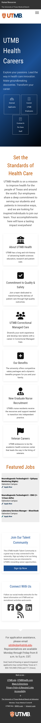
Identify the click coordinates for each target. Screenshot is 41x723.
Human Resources (9, 2)
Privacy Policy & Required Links (20, 687)
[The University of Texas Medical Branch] (12, 16)
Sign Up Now (20, 568)
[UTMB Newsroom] (20, 617)
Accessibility (20, 691)
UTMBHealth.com (25, 680)
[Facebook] (11, 610)
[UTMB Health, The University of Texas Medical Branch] (20, 715)
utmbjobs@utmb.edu (20, 645)
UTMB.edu (11, 680)
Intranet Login (30, 706)
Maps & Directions (20, 684)
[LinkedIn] (28, 610)
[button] (37, 12)
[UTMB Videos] (19, 610)
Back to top (20, 675)
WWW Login (19, 706)
